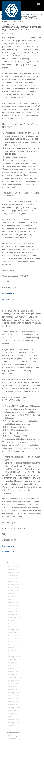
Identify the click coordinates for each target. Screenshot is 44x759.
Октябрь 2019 (14, 693)
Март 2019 (12, 699)
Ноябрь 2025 (13, 582)
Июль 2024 (13, 624)
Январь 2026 (13, 575)
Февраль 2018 (14, 720)
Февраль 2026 (14, 572)
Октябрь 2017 (14, 723)
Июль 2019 (13, 696)
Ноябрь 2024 (13, 612)
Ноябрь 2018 (13, 705)
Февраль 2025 (14, 603)
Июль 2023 (13, 635)
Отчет (10, 736)
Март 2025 (12, 599)
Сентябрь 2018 (14, 711)
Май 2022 (12, 648)
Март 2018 (12, 717)
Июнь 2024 (13, 627)
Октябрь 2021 (14, 657)
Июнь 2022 (13, 645)
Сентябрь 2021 (14, 660)
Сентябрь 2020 (14, 678)
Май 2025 (12, 593)
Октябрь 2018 (14, 708)
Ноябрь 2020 (13, 672)
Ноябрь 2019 (13, 690)
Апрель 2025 (13, 597)
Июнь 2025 (13, 590)
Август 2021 (13, 663)
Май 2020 (12, 687)
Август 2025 (13, 584)
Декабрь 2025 (14, 578)
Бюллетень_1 (8, 293)
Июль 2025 (13, 587)
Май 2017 (12, 726)
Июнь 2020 (13, 684)
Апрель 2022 (13, 651)
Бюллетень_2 (8, 299)
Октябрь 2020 (14, 675)
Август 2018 (13, 714)
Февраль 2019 (14, 702)
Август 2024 (13, 620)
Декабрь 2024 (14, 609)
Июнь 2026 (13, 566)
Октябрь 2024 (14, 614)
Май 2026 (12, 569)
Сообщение (24, 14)
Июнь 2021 (13, 666)
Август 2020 (13, 681)
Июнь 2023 (13, 639)
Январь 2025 (13, 605)
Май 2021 (12, 669)
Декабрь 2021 (14, 654)
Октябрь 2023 (14, 630)
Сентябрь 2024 (14, 618)
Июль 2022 (13, 642)
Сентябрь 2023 (14, 633)
